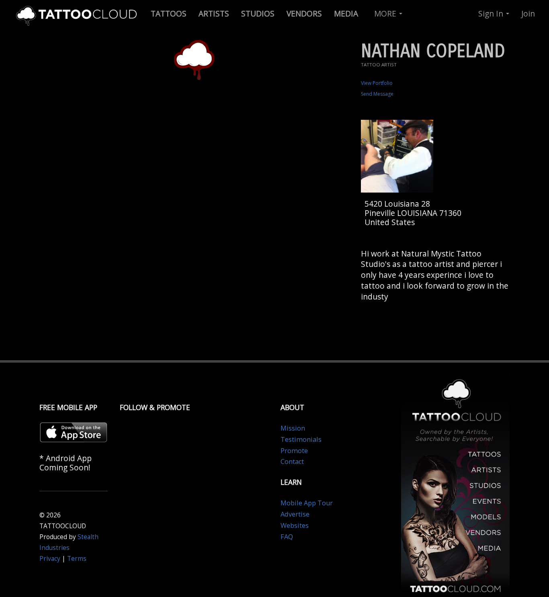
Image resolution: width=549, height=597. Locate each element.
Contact (292, 461)
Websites (295, 525)
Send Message (377, 93)
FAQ (287, 536)
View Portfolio (377, 83)
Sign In (491, 13)
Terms (76, 558)
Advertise (295, 514)
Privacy (49, 558)
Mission (293, 428)
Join (528, 13)
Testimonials (301, 439)
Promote (294, 450)
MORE (386, 13)
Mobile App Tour (307, 503)
